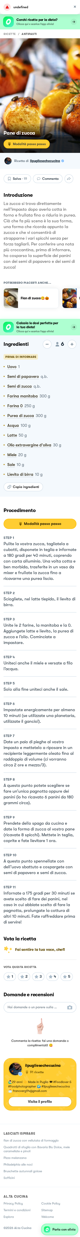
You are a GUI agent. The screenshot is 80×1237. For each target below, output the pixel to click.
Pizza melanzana (15, 1158)
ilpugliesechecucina (45, 161)
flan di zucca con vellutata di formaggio (31, 1140)
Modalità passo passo (29, 144)
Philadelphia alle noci (18, 1164)
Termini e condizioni (17, 1210)
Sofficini (9, 1178)
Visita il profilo (40, 1101)
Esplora (9, 1217)
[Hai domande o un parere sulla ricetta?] (36, 1007)
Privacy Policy (13, 1203)
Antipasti (29, 34)
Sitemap (47, 1210)
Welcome (47, 1217)
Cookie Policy (50, 1203)
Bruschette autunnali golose (23, 1171)
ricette (10, 34)
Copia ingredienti (26, 487)
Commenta (50, 179)
